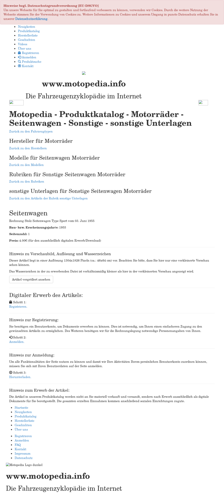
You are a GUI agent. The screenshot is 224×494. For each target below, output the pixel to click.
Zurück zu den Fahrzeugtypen (31, 131)
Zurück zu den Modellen (26, 164)
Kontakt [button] (27, 66)
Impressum (22, 453)
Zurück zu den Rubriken (26, 181)
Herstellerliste (24, 420)
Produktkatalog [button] (29, 31)
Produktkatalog (26, 416)
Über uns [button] (24, 48)
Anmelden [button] (28, 57)
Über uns (21, 429)
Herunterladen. (20, 377)
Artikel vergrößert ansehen (31, 279)
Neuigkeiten (23, 412)
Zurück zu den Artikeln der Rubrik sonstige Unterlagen (48, 198)
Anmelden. (16, 341)
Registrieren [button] (30, 53)
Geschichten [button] (26, 39)
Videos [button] (22, 44)
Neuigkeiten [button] (26, 26)
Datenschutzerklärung (31, 18)
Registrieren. (18, 306)
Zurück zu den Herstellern (28, 148)
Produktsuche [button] (31, 61)
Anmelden (22, 440)
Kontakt (20, 449)
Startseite (21, 407)
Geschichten (23, 425)
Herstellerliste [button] (28, 35)
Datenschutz (24, 458)
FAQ (18, 444)
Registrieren (23, 436)
